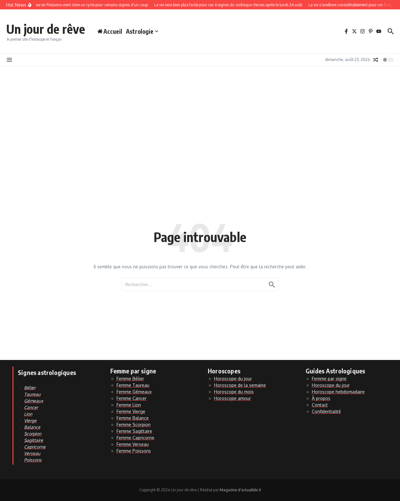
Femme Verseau (133, 444)
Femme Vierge (131, 411)
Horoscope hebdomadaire (338, 391)
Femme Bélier (130, 378)
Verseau (32, 453)
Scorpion (32, 433)
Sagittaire (33, 440)
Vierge (30, 420)
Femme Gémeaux (134, 391)
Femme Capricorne (135, 437)
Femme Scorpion (134, 424)
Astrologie (139, 31)
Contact (320, 404)
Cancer (31, 407)
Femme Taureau (133, 385)
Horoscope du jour (233, 378)
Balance (32, 427)
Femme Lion (129, 404)
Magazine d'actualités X (240, 490)
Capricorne (35, 446)
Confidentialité (326, 411)
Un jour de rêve (45, 29)
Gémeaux (33, 400)
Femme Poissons (134, 450)
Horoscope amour (232, 398)
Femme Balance (133, 418)
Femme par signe (329, 378)
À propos (321, 398)
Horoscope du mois (234, 391)
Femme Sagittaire (134, 431)
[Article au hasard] (375, 59)
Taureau (32, 394)
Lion (28, 414)
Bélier (30, 387)
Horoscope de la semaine (240, 385)
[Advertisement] (200, 113)
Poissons (33, 460)
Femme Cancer (132, 398)
